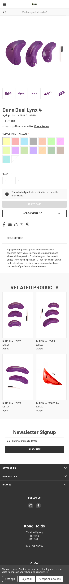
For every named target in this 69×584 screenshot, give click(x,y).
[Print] (15, 224)
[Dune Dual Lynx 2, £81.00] (17, 377)
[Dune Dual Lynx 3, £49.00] (17, 315)
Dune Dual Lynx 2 (11, 403)
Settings (10, 579)
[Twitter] (21, 224)
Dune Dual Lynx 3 (11, 341)
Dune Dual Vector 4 (47, 403)
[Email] (10, 224)
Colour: (14, 134)
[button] (40, 126)
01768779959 (36, 545)
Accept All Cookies (50, 579)
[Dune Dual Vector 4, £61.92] (51, 377)
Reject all (27, 579)
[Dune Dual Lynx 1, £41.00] (51, 315)
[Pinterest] (27, 224)
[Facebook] (4, 224)
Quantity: (7, 173)
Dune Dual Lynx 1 (45, 341)
